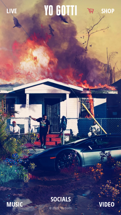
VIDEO (107, 204)
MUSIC (14, 204)
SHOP (108, 10)
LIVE (11, 10)
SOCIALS (61, 199)
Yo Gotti (66, 208)
